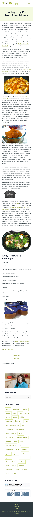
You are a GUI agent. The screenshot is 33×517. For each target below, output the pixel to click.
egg (23, 425)
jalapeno (8, 441)
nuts (17, 449)
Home (16, 504)
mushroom (9, 449)
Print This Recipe (8, 349)
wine (7, 473)
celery (8, 417)
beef (20, 413)
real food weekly (24, 458)
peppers (15, 454)
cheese (15, 417)
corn (26, 421)
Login (16, 508)
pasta (8, 454)
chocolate (9, 421)
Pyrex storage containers (22, 341)
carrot (27, 413)
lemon (15, 441)
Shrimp (14, 465)
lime (21, 441)
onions (24, 449)
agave (8, 409)
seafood (21, 462)
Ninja (17, 203)
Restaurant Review (11, 462)
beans (14, 413)
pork (22, 454)
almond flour (16, 409)
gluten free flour (22, 437)
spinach (21, 465)
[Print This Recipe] (2, 349)
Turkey (17, 469)
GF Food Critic (10, 437)
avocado (25, 409)
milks (20, 445)
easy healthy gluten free (12, 425)
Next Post (16, 358)
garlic (20, 433)
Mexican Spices (11, 445)
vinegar (25, 469)
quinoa (15, 458)
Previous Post (16, 355)
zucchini (14, 473)
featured (10, 429)
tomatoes (9, 469)
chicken (22, 417)
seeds (7, 465)
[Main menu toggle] (29, 3)
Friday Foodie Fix (11, 433)
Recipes (16, 506)
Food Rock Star (20, 429)
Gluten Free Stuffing (15, 207)
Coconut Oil (18, 421)
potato (8, 458)
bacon (8, 413)
